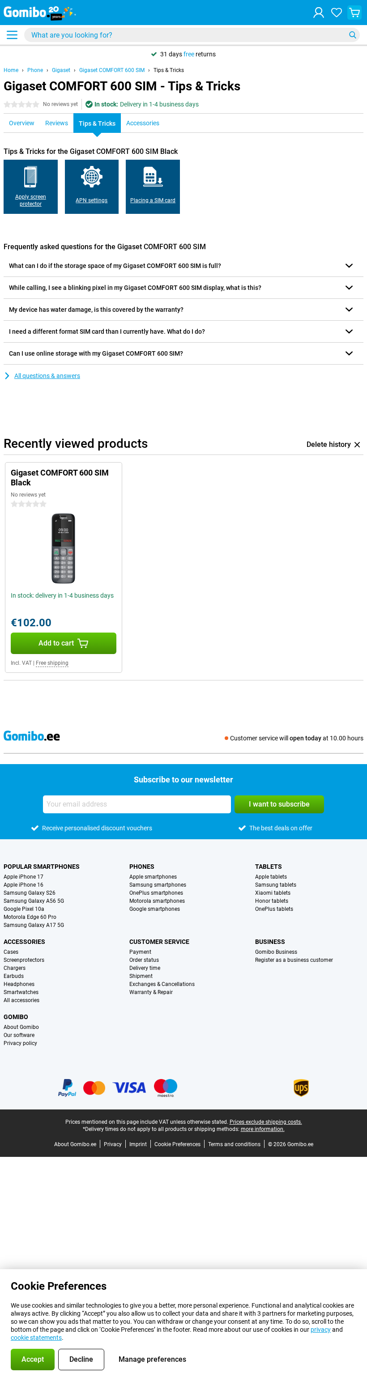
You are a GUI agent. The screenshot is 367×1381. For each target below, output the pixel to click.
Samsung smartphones (157, 885)
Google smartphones (154, 909)
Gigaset (61, 70)
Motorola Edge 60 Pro (30, 917)
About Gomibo (21, 1027)
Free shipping (52, 663)
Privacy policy (20, 1043)
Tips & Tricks (169, 70)
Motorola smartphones (157, 901)
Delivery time (144, 968)
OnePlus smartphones (156, 893)
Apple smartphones (153, 877)
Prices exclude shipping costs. (266, 1122)
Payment (140, 952)
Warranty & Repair (151, 992)
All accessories (21, 1000)
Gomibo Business (276, 952)
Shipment (141, 976)
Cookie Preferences (177, 1144)
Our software (19, 1035)
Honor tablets (271, 901)
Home (11, 70)
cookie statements (36, 1337)
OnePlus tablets (274, 909)
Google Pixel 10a (24, 909)
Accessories (24, 941)
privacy (321, 1329)
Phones (141, 866)
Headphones (19, 984)
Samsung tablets (275, 885)
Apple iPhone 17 (23, 877)
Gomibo (16, 1016)
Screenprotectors (24, 960)
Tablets (268, 866)
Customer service (159, 941)
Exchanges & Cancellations (162, 984)
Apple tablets (271, 877)
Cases (11, 952)
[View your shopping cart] (354, 12)
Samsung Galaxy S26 (29, 893)
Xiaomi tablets (272, 893)
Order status (144, 960)
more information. (263, 1129)
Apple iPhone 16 (23, 885)
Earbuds (14, 976)
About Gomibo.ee (75, 1144)
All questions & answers (47, 375)
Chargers (15, 968)
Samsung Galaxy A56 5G (34, 901)
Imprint (138, 1144)
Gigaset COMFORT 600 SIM (112, 70)
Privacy (113, 1144)
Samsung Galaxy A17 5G (34, 925)
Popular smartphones (42, 866)
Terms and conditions (234, 1144)
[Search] (353, 35)
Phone (35, 70)
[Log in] (319, 12)
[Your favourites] (337, 12)
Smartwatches (21, 992)
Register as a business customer (294, 960)
